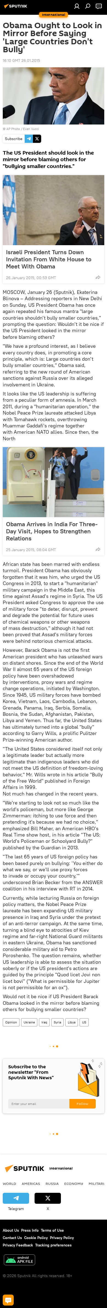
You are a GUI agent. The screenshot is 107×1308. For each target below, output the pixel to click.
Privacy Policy (62, 1237)
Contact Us (12, 1237)
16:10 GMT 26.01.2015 (21, 60)
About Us (11, 1230)
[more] (97, 277)
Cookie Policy (36, 1237)
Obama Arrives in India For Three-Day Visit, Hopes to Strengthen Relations (52, 531)
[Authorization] (76, 6)
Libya (71, 1022)
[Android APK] (19, 1260)
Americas (31, 1183)
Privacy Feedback (18, 1245)
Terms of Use (52, 1230)
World (9, 1183)
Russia (52, 1183)
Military (97, 1183)
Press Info (30, 1230)
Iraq (44, 1022)
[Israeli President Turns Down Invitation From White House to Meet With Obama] (53, 210)
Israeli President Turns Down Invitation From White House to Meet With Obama (48, 259)
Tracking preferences (53, 1245)
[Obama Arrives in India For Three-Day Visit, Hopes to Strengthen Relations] (53, 482)
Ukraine (29, 1022)
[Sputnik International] (16, 8)
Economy (73, 1183)
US (84, 1022)
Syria (57, 1022)
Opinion (11, 1022)
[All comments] (8, 1300)
